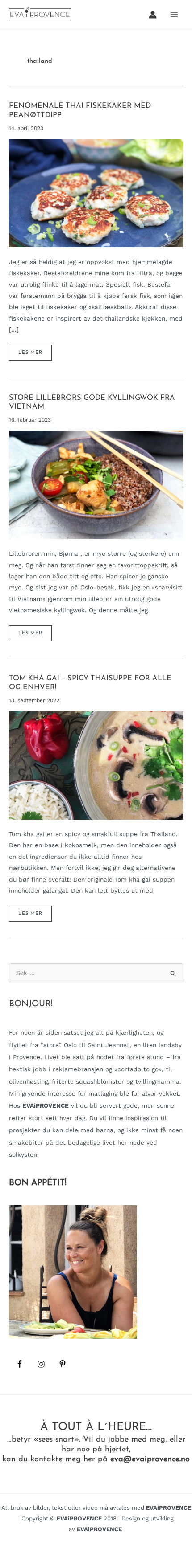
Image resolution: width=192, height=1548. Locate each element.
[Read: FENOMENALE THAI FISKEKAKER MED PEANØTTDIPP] (96, 192)
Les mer (35, 355)
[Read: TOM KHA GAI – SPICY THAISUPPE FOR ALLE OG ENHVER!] (96, 764)
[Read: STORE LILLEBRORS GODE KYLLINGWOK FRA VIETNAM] (96, 484)
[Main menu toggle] (174, 14)
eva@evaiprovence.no (150, 1459)
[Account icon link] (153, 15)
